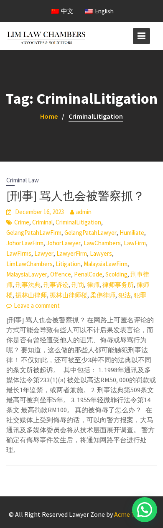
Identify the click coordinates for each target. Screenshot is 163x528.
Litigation (68, 264)
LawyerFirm (71, 253)
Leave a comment (37, 305)
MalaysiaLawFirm (105, 264)
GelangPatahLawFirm (33, 233)
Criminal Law (22, 180)
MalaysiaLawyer (26, 274)
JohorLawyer (63, 243)
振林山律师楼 (68, 295)
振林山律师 (31, 295)
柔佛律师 (102, 295)
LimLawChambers (29, 264)
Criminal (42, 222)
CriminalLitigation (78, 222)
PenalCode (88, 274)
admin (84, 212)
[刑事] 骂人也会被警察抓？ (75, 195)
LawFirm (135, 243)
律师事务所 (118, 285)
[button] (144, 509)
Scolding (116, 274)
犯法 (124, 295)
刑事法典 (28, 285)
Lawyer (43, 253)
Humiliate (132, 233)
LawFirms (18, 253)
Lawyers (101, 253)
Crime (21, 222)
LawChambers (102, 243)
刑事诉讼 (56, 285)
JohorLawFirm (24, 243)
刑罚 (77, 285)
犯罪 (140, 295)
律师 (93, 285)
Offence (60, 274)
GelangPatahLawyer (90, 233)
